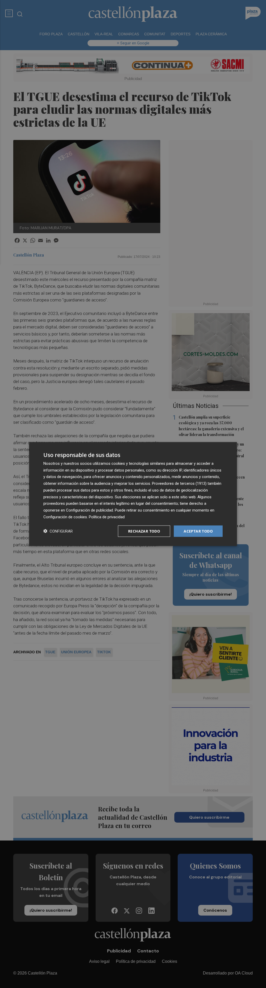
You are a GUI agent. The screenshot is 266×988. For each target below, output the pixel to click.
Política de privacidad (107, 516)
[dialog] (133, 494)
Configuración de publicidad (89, 510)
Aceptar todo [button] (198, 530)
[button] (58, 531)
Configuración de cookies (65, 516)
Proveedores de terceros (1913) (179, 483)
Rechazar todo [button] (144, 530)
